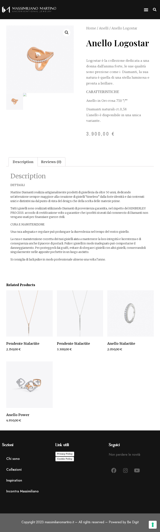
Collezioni (14, 469)
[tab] (23, 161)
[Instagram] (125, 470)
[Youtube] (137, 470)
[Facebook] (114, 470)
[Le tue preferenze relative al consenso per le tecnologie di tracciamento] (153, 525)
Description (23, 162)
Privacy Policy (64, 453)
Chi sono (13, 458)
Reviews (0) (51, 162)
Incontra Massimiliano (22, 491)
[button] (155, 9)
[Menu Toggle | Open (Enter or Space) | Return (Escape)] (146, 9)
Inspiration (14, 480)
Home (91, 28)
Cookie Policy (64, 458)
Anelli (104, 28)
